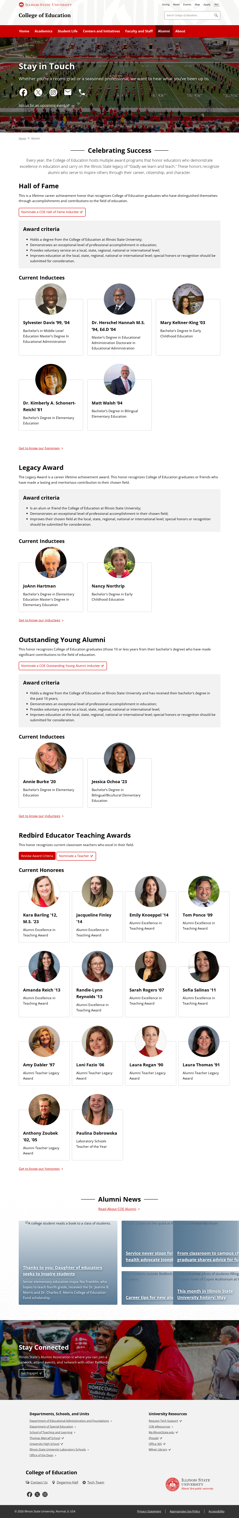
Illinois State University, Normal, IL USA (49, 1511)
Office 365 (155, 1444)
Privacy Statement (149, 1511)
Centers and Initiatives (101, 31)
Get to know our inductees (39, 620)
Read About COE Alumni (117, 1208)
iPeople (154, 1438)
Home (24, 31)
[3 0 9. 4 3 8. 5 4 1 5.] (82, 92)
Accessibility (216, 1511)
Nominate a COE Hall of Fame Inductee (50, 212)
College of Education (45, 15)
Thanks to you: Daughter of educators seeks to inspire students (62, 1271)
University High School (44, 1444)
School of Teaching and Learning (51, 1432)
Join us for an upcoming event (42, 105)
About (180, 31)
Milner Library (158, 1449)
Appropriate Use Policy (185, 1511)
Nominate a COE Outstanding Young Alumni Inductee (60, 666)
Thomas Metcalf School (45, 1438)
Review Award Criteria (37, 856)
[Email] (68, 92)
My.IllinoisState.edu (161, 1432)
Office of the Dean (41, 1455)
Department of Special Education (51, 1427)
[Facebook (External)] (23, 92)
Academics (43, 31)
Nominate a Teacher (74, 856)
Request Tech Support (163, 1421)
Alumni (164, 31)
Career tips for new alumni (154, 1297)
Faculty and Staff (139, 31)
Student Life (68, 31)
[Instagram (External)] (53, 92)
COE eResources (159, 1427)
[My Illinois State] (216, 4)
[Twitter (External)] (38, 92)
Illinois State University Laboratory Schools (58, 1449)
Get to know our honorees (39, 448)
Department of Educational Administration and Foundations (69, 1421)
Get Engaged (29, 1373)
